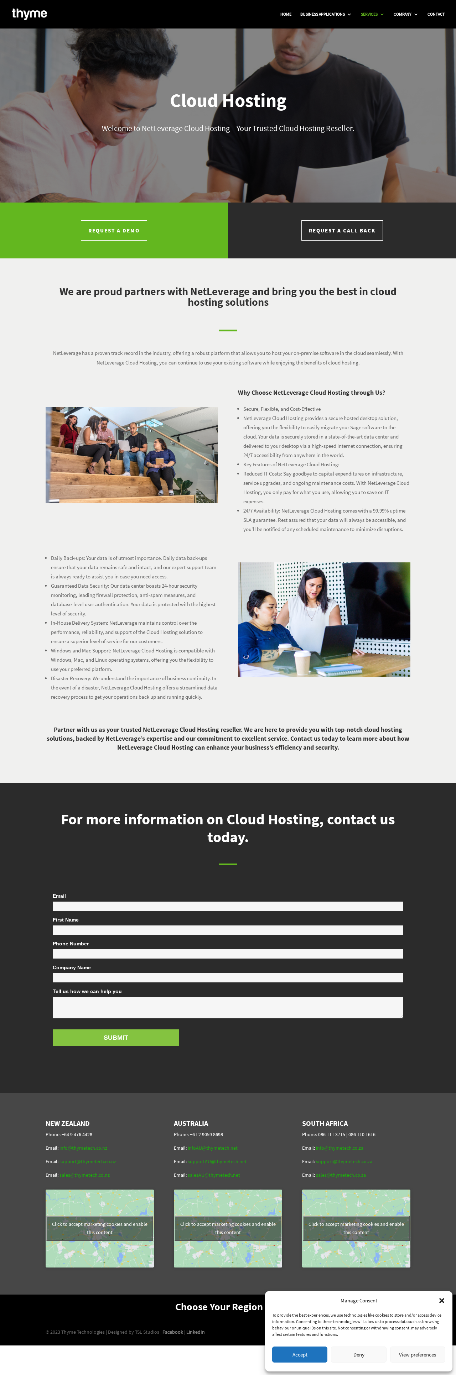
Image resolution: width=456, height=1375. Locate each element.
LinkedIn (195, 1332)
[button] (441, 1300)
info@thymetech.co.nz (83, 1148)
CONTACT (436, 14)
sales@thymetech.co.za (341, 1175)
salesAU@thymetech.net (214, 1175)
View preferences (417, 1354)
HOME (285, 14)
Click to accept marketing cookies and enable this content (99, 1228)
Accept (299, 1354)
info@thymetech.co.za (339, 1148)
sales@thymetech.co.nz (84, 1175)
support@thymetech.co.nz (87, 1161)
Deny (358, 1354)
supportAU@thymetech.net (217, 1161)
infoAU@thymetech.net (213, 1148)
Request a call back (342, 230)
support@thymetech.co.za (344, 1161)
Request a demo (114, 230)
